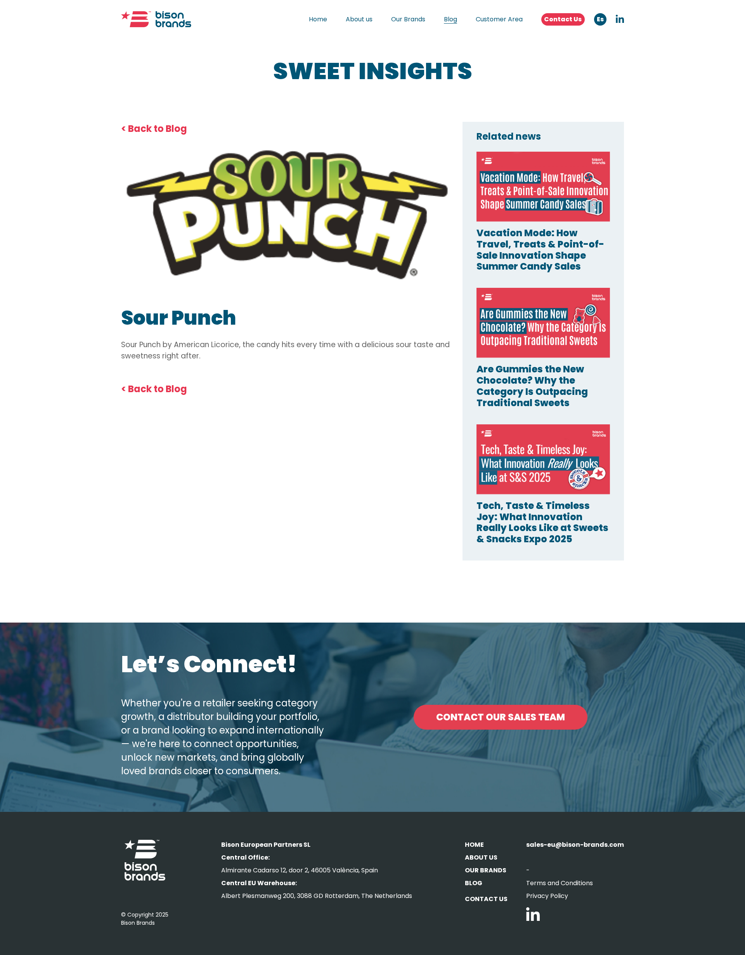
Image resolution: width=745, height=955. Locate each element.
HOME (474, 844)
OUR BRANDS (485, 870)
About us (359, 19)
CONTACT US (486, 898)
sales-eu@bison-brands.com (575, 844)
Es (600, 19)
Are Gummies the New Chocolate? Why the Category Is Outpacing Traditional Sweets (532, 386)
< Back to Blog (154, 128)
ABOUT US (481, 857)
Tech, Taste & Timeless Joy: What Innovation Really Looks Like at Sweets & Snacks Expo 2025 (542, 522)
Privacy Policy (547, 895)
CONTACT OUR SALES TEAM (500, 717)
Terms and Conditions (559, 883)
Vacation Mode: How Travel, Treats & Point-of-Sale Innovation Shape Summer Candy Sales (540, 250)
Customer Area (499, 19)
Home (318, 19)
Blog (450, 19)
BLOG (473, 883)
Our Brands (408, 19)
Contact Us (563, 19)
